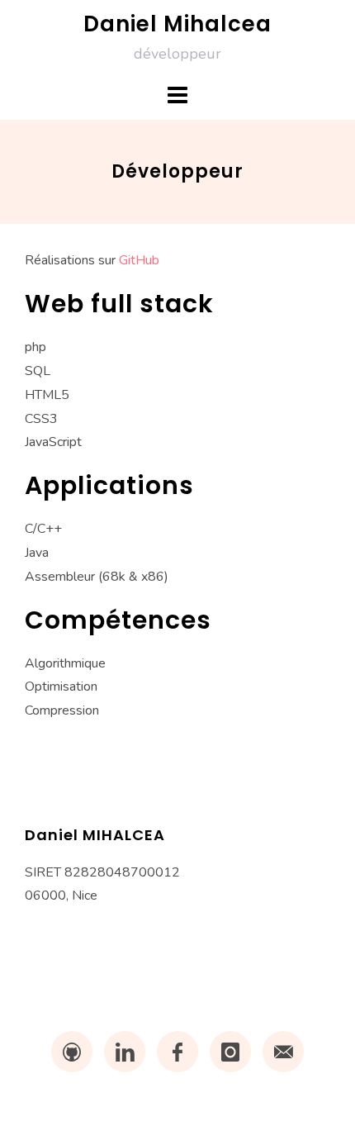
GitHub (139, 260)
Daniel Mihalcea (177, 24)
